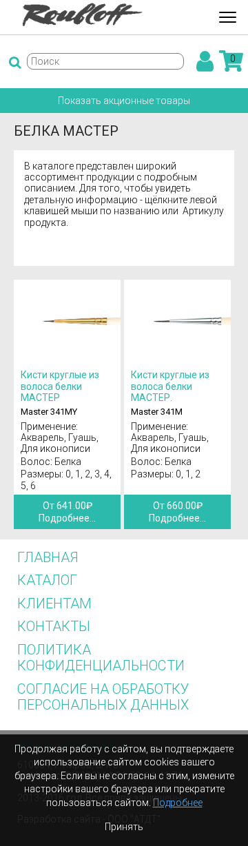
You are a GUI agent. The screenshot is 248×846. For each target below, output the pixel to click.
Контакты (53, 626)
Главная (48, 557)
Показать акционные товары (124, 100)
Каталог (47, 580)
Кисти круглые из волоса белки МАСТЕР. (170, 386)
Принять (124, 826)
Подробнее (178, 802)
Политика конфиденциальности (101, 657)
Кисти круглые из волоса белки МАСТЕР (60, 386)
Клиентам (54, 603)
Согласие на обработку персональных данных (103, 697)
